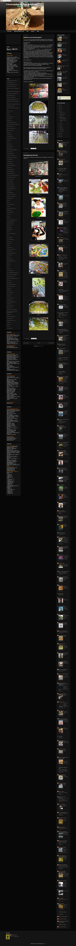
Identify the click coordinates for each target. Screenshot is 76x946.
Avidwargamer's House (63, 652)
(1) (64, 78)
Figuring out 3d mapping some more (65, 351)
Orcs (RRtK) (9, 237)
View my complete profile (14, 936)
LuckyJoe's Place (62, 783)
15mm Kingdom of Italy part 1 (65, 205)
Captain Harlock (10, 153)
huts (8, 200)
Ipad (8, 202)
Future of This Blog (62, 670)
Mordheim (9, 225)
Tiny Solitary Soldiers (63, 661)
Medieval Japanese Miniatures (64, 49)
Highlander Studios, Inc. (63, 402)
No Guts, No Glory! (62, 847)
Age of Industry (10, 130)
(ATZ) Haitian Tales (10, 95)
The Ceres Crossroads (63, 546)
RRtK (38, 31)
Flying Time (65, 247)
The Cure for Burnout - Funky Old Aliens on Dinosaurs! (65, 884)
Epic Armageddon (10, 173)
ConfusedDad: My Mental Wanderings (62, 856)
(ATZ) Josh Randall (10, 97)
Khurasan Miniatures (11, 208)
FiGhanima (61, 597)
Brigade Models (62, 344)
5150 (27, 31)
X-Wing (8, 322)
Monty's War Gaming (63, 622)
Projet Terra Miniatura (63, 576)
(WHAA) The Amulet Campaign (13, 107)
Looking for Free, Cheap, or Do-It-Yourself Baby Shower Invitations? (63, 866)
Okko (8, 231)
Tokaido (8, 295)
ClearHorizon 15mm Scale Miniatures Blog (63, 719)
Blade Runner (9, 145)
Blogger (44, 943)
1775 (8, 112)
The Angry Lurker (62, 434)
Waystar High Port (62, 683)
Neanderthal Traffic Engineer (65, 858)
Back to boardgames (64, 55)
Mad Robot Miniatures (63, 669)
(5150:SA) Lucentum (11, 86)
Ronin (8, 264)
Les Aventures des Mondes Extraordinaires (63, 330)
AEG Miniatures (10, 126)
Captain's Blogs (62, 804)
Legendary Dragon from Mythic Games (65, 453)
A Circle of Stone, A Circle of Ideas (65, 213)
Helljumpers (9, 198)
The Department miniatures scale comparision (65, 850)
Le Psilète (61, 736)
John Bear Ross (62, 219)
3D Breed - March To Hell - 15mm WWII (65, 306)
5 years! (64, 636)
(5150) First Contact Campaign (13, 88)
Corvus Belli (9, 159)
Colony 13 (61, 459)
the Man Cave (61, 179)
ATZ (7, 142)
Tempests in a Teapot (63, 411)
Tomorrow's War (10, 297)
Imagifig (60, 173)
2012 (60, 133)
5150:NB (8, 118)
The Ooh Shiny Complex (64, 142)
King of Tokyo (9, 212)
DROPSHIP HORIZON (63, 227)
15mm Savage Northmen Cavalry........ (65, 436)
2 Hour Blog (61, 289)
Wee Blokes (61, 237)
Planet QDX (61, 898)
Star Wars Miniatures (11, 284)
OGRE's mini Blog (62, 924)
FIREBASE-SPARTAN (63, 864)
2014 (60, 109)
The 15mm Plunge (62, 693)
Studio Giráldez (62, 606)
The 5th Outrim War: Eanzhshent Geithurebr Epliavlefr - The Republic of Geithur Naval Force (63, 687)
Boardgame (9, 147)
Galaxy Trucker (10, 182)
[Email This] (31, 148)
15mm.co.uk (9, 110)
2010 (60, 136)
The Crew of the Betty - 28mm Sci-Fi (65, 413)
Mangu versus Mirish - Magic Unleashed (65, 565)
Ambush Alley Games (11, 138)
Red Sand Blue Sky (10, 260)
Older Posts (51, 342)
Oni (7, 235)
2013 (60, 111)
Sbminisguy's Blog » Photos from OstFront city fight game (63, 188)
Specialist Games (10, 276)
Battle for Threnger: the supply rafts (65, 587)
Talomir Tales (61, 563)
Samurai (8, 268)
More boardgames (64, 89)
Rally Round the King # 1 (65, 60)
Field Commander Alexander (12, 175)
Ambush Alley (9, 136)
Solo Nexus (61, 914)
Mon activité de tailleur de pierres (66, 578)
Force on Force (10, 179)
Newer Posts (26, 342)
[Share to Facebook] (34, 148)
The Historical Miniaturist (61, 485)
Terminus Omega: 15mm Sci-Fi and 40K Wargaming (63, 758)
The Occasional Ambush (62, 246)
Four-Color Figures (62, 502)
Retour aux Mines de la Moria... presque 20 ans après (63, 315)
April (61, 126)
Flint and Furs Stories (11, 177)
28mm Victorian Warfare (63, 211)
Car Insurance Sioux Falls (63, 359)
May (61, 124)
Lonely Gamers (62, 371)
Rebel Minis (9, 258)
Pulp (8, 245)
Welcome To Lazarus (63, 840)
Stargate (8, 288)
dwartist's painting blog (63, 442)
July (60, 123)
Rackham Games (10, 249)
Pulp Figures (9, 247)
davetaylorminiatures (63, 516)
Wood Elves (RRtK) (10, 316)
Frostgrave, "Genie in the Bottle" (65, 712)
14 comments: (27, 338)
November (62, 112)
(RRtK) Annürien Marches (12, 99)
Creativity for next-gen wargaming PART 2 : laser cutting (65, 704)
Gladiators (9, 190)
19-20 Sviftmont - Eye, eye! (65, 144)
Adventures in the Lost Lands (12, 124)
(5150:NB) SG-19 (10, 82)
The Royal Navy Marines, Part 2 (65, 487)
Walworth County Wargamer (62, 797)
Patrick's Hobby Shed (63, 916)
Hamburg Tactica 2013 (62, 828)
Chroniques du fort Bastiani (21, 4)
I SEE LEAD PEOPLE (63, 281)
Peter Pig (8, 241)
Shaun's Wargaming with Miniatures (63, 271)
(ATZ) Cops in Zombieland (12, 93)
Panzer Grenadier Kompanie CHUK (62, 872)
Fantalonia (61, 585)
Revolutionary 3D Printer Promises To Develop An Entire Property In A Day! (63, 770)
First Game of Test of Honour (65, 37)
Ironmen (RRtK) (10, 204)
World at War (9, 318)
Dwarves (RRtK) (10, 171)
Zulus (8, 326)
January (61, 131)
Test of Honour (9, 292)
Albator (8, 132)
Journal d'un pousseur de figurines (63, 313)
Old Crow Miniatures (11, 233)
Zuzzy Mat (9, 328)
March (61, 127)
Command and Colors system (43, 44)
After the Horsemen (10, 128)
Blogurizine (61, 593)
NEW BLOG (65, 282)
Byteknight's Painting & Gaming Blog (63, 922)
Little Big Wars (62, 510)
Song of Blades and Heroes (12, 272)
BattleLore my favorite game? (33, 37)
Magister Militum (10, 221)
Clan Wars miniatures (11, 155)
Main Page (9, 31)
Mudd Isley (9, 227)
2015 (60, 108)
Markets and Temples (62, 345)
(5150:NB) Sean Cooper (11, 80)
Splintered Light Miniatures (12, 278)
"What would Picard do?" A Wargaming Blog (63, 832)
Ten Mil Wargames (62, 468)
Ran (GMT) (9, 255)
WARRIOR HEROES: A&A (19, 31)
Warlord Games (10, 305)
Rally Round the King (11, 253)
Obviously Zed (62, 827)
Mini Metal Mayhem (62, 150)
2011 (60, 134)
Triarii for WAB (65, 195)
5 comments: (26, 148)
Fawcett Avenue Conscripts (62, 160)
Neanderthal (9, 229)
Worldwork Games (10, 320)
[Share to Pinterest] (35, 148)
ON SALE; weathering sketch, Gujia (65, 608)
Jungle (8, 206)
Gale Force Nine (10, 184)
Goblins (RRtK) (10, 192)
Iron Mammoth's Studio (63, 376)
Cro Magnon (9, 163)
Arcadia (8, 140)
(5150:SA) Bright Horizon (11, 84)
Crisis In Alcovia (62, 614)
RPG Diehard (61, 903)
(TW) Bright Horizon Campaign (13, 101)
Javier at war (61, 194)
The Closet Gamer (62, 926)
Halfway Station (62, 532)
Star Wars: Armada (10, 286)
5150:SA (32, 31)
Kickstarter (9, 210)
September (62, 114)
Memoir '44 (35, 49)
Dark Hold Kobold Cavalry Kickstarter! (65, 388)
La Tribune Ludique (63, 168)
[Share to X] (33, 148)
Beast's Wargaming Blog (64, 571)
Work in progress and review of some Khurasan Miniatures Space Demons (63, 799)
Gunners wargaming (63, 203)
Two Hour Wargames (11, 301)
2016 (60, 106)
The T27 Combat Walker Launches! (66, 221)
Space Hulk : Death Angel (12, 274)
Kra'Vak (8, 214)
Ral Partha (9, 251)
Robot (8, 262)
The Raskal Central (62, 911)
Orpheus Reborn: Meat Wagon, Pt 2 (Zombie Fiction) (62, 842)
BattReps (60, 294)
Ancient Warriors (62, 740)
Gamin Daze (61, 710)
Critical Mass (9, 161)
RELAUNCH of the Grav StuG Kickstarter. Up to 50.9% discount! (65, 479)
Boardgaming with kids (31, 155)
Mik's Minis (61, 554)
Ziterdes (8, 324)
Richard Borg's (35, 44)
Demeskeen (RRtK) (10, 165)
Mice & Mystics (10, 223)
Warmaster (9, 307)
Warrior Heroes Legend (11, 309)
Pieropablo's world (62, 635)
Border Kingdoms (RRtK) (11, 149)
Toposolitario (9, 299)
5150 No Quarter (10, 116)
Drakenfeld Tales (10, 169)
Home (39, 342)
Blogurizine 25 (61, 594)
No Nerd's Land (62, 748)
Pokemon (9, 243)
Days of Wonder (41, 49)
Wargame (9, 303)
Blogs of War (61, 791)
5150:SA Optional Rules (11, 122)
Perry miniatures (10, 239)
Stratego (8, 290)
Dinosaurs (9, 167)
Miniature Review (62, 304)
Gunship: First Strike (11, 196)
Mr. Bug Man (61, 425)
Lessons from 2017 (62, 533)
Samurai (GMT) (10, 270)
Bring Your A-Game (62, 918)
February (61, 129)
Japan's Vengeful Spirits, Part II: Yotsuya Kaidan (65, 338)
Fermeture (60, 737)
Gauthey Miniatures (10, 188)
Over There (61, 262)
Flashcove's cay (62, 394)
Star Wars (9, 282)
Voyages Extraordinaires (64, 335)
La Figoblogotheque (63, 812)
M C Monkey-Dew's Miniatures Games (62, 451)
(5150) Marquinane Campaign (12, 91)
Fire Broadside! (62, 494)
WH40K (8, 314)
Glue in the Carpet (62, 524)
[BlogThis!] (32, 148)
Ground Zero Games (11, 194)
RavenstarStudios (62, 537)
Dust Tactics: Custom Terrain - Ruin (65, 676)
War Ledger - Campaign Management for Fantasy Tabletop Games (63, 257)
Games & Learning (10, 186)
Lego (8, 216)
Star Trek (8, 280)
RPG (8, 266)
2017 (60, 104)
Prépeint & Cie (61, 701)
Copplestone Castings (11, 157)
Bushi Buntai (9, 151)
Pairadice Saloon (62, 774)
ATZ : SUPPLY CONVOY (65, 72)
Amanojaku (9, 134)
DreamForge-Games (63, 476)
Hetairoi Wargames (62, 363)
